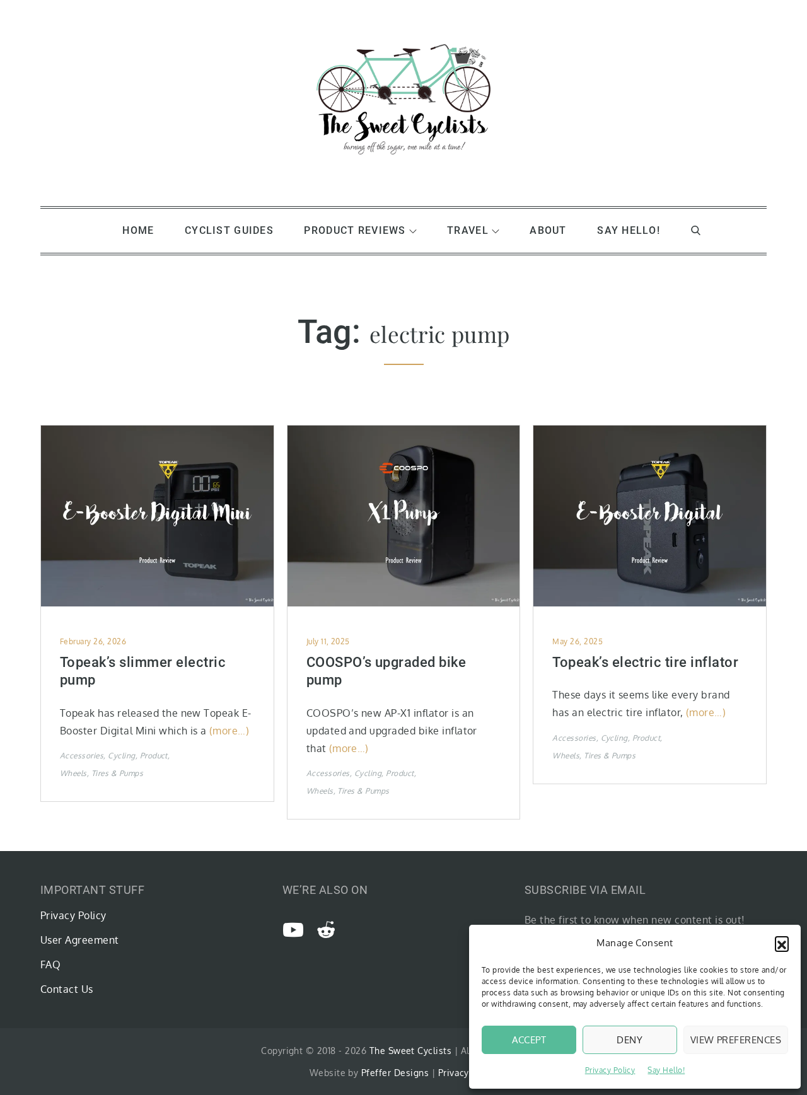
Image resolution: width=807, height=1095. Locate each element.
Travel (468, 230)
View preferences (735, 1040)
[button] (781, 943)
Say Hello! (666, 1070)
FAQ (50, 964)
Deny (629, 1040)
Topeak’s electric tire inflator (645, 662)
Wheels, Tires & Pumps (101, 773)
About (548, 230)
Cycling (121, 755)
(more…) (229, 730)
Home (138, 230)
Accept (529, 1040)
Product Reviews (354, 230)
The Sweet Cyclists (410, 1050)
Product (154, 755)
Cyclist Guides (229, 230)
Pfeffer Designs (395, 1072)
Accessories (81, 755)
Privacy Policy (610, 1070)
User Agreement (79, 940)
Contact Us (66, 989)
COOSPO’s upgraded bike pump (386, 671)
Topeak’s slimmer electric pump (143, 671)
